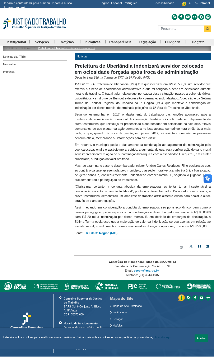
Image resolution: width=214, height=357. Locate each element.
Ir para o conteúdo (16, 3)
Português (130, 3)
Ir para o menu (40, 3)
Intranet (205, 3)
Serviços (117, 319)
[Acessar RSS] (174, 17)
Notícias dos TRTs (14, 56)
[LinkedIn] (207, 247)
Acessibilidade (164, 3)
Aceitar (201, 338)
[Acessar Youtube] (188, 17)
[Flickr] (208, 298)
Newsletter (9, 64)
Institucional (119, 312)
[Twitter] (191, 247)
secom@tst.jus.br (146, 270)
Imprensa (8, 71)
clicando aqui (162, 337)
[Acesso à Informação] (182, 297)
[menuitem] (16, 42)
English (104, 3)
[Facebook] (199, 247)
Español (116, 3)
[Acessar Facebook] (181, 17)
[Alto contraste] (201, 17)
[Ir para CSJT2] (35, 23)
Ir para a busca (62, 3)
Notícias (117, 325)
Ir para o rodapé (14, 7)
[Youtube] (201, 298)
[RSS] (188, 298)
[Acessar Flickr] (194, 17)
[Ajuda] (208, 17)
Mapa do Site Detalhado (127, 306)
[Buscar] (207, 28)
